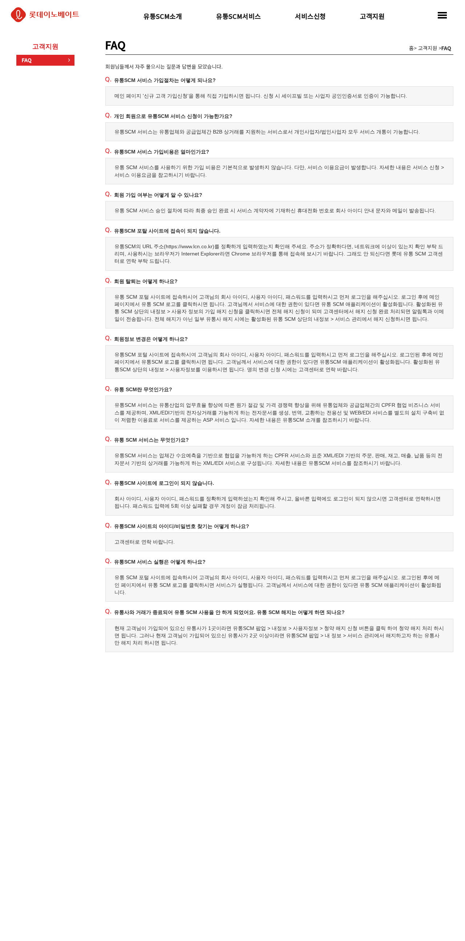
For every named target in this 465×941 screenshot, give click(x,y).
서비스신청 (310, 17)
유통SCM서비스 (238, 17)
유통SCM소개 (162, 17)
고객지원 (372, 17)
